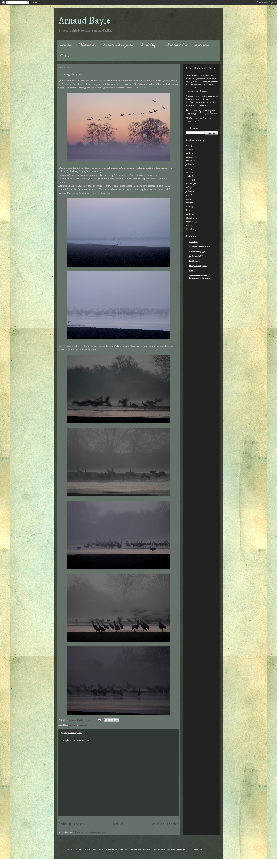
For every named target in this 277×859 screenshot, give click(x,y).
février (189, 176)
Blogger (205, 849)
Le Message (194, 261)
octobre (189, 160)
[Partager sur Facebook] (114, 720)
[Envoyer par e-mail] (105, 720)
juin (187, 195)
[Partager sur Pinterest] (117, 720)
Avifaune (72, 724)
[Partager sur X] (111, 720)
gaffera (188, 849)
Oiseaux (82, 724)
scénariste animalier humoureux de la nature (199, 277)
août (188, 187)
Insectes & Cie (176, 45)
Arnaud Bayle (84, 21)
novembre (190, 156)
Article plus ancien (165, 824)
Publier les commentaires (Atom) (88, 832)
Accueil (66, 45)
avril (188, 202)
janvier (189, 153)
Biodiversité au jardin (118, 45)
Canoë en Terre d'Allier (199, 246)
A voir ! (66, 56)
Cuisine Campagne (197, 251)
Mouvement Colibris (198, 265)
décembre (190, 218)
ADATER (193, 241)
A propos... (202, 45)
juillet (188, 164)
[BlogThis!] (108, 720)
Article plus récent (71, 824)
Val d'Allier (87, 45)
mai (187, 145)
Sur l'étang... (150, 45)
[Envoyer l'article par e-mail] (99, 719)
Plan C (192, 270)
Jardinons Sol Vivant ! (198, 256)
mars (188, 149)
